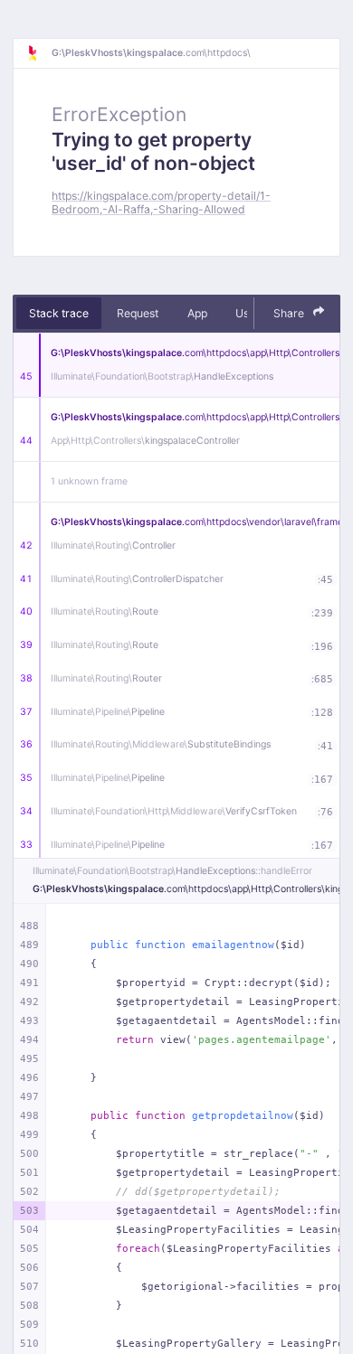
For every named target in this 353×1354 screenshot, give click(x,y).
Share (290, 313)
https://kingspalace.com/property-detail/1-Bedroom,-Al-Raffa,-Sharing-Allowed (161, 202)
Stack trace (59, 313)
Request (137, 313)
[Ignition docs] (39, 53)
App (197, 313)
